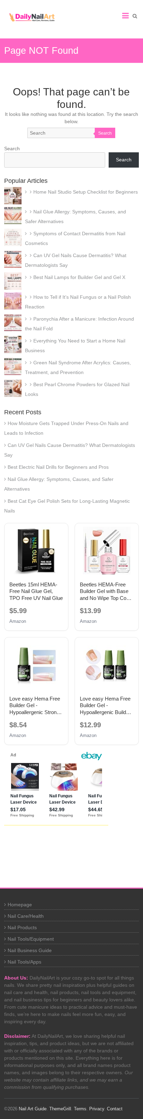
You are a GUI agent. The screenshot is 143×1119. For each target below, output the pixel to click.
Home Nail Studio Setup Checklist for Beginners (85, 192)
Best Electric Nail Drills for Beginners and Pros (58, 467)
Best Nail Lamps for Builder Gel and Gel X (79, 277)
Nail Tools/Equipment (31, 939)
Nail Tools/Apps (24, 962)
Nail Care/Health (26, 916)
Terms (80, 1108)
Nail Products (22, 927)
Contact (115, 1108)
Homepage (20, 904)
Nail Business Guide (30, 950)
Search (105, 133)
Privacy (96, 1108)
